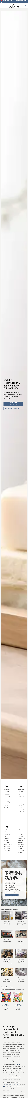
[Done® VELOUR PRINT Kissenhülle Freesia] (18, 997)
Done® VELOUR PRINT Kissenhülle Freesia (18, 1006)
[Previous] (2, 1001)
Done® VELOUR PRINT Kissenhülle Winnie (6, 1006)
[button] (2, 6)
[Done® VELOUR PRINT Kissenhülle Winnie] (6, 997)
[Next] (22, 1001)
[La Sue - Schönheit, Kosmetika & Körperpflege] (14, 6)
